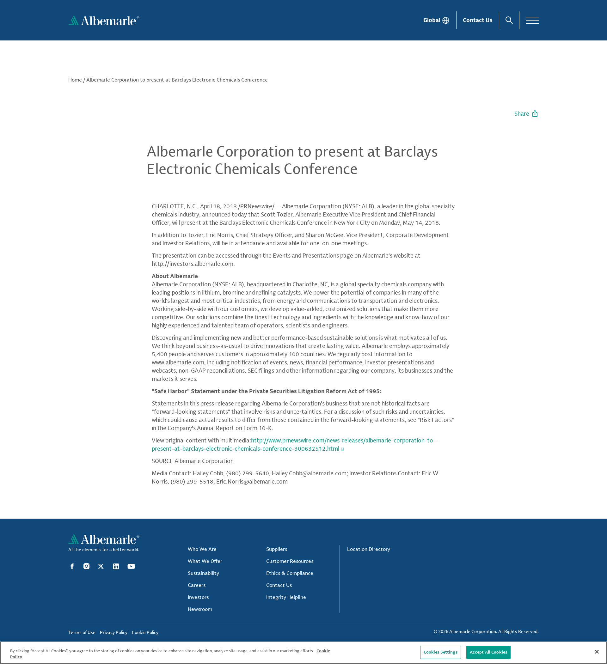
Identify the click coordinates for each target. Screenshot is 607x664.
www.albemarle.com (178, 362)
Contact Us (478, 20)
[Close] (597, 652)
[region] (303, 653)
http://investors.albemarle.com (192, 263)
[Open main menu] (532, 20)
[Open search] (509, 20)
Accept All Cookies (488, 652)
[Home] (103, 20)
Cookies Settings (440, 652)
